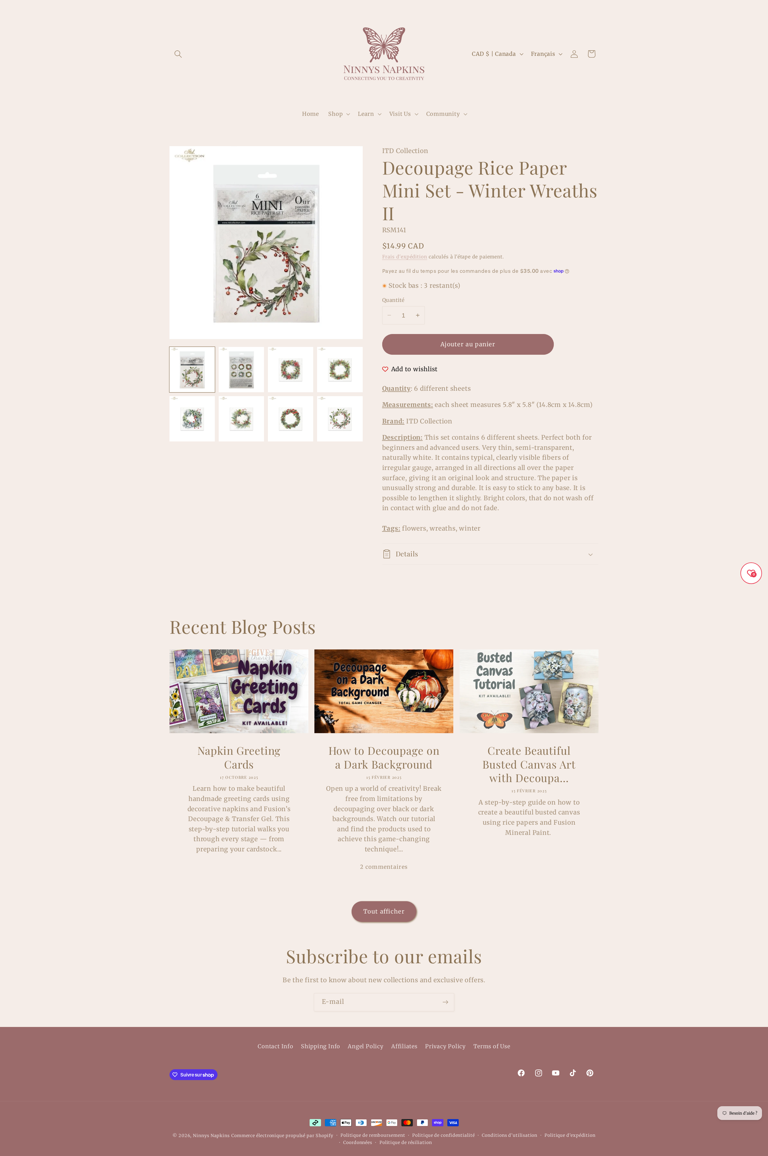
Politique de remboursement (372, 1135)
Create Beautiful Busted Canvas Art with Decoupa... (529, 764)
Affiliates (404, 1046)
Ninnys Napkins (211, 1135)
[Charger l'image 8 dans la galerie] (339, 418)
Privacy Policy (445, 1046)
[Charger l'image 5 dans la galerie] (192, 418)
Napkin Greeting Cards (239, 757)
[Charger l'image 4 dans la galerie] (339, 369)
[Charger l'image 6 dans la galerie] (241, 418)
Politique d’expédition (570, 1135)
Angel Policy (365, 1046)
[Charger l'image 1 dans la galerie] (192, 369)
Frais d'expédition (404, 257)
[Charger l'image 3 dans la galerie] (290, 369)
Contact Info (275, 1046)
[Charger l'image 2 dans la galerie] (241, 369)
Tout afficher (384, 911)
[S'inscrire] (445, 1002)
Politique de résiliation (406, 1142)
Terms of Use (491, 1046)
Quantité (393, 300)
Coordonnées (357, 1142)
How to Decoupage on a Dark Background (384, 757)
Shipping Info (320, 1046)
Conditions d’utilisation (509, 1135)
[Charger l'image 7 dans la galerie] (290, 418)
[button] (178, 53)
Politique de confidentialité (443, 1135)
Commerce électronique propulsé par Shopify (282, 1135)
